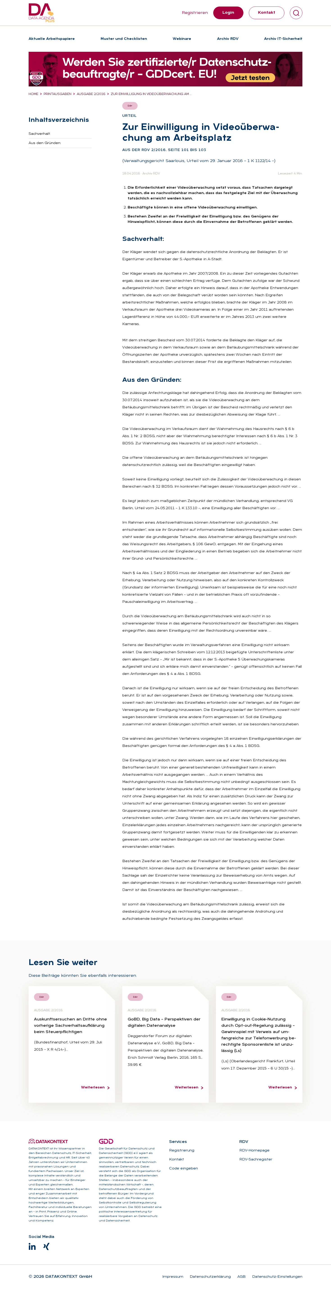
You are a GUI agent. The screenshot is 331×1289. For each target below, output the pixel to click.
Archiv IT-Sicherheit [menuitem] (283, 39)
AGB (241, 1277)
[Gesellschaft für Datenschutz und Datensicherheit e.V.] (106, 1141)
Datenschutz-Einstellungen (276, 1277)
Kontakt (266, 13)
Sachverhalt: (40, 134)
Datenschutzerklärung (210, 1277)
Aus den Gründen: (45, 143)
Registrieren (195, 13)
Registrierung (181, 1150)
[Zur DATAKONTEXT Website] (48, 1141)
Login (228, 13)
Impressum (172, 1277)
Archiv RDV (151, 173)
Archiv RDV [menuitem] (227, 39)
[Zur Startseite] (41, 12)
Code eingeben (183, 1168)
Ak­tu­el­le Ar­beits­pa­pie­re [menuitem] (52, 39)
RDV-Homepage (254, 1150)
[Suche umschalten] (296, 13)
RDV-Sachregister (255, 1159)
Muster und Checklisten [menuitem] (124, 39)
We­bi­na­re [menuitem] (182, 39)
